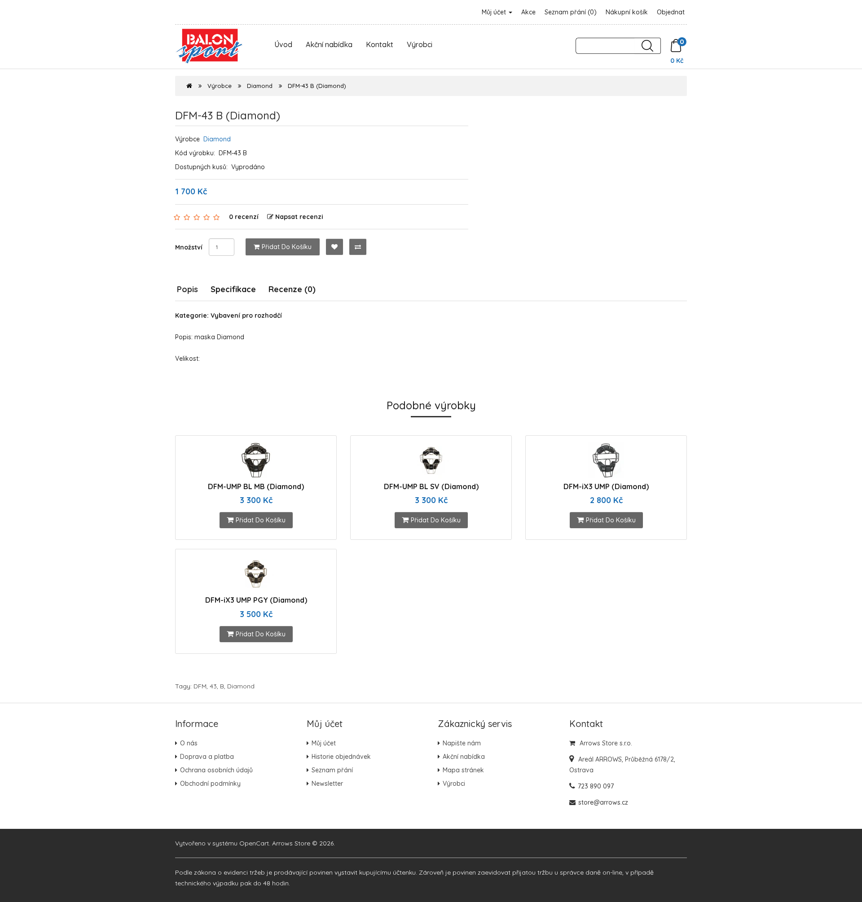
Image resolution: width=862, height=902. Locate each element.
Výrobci (419, 44)
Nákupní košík (627, 12)
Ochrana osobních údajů (216, 770)
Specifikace (233, 289)
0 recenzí (244, 217)
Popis (187, 289)
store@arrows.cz (603, 802)
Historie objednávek (341, 757)
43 (213, 686)
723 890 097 (596, 786)
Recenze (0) (292, 289)
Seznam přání (332, 770)
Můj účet (495, 12)
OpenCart (254, 843)
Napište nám (462, 743)
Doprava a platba (207, 757)
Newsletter (327, 783)
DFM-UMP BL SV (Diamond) (431, 486)
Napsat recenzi (299, 217)
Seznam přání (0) (571, 12)
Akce (528, 12)
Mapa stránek (463, 770)
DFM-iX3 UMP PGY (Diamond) (256, 599)
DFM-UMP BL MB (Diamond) (256, 486)
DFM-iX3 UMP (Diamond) (606, 486)
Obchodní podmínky (210, 783)
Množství (188, 247)
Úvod (283, 44)
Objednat (671, 12)
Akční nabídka (329, 44)
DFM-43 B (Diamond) (317, 85)
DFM (200, 686)
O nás (189, 743)
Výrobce (219, 85)
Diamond (260, 85)
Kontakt (379, 44)
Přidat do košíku (287, 247)
